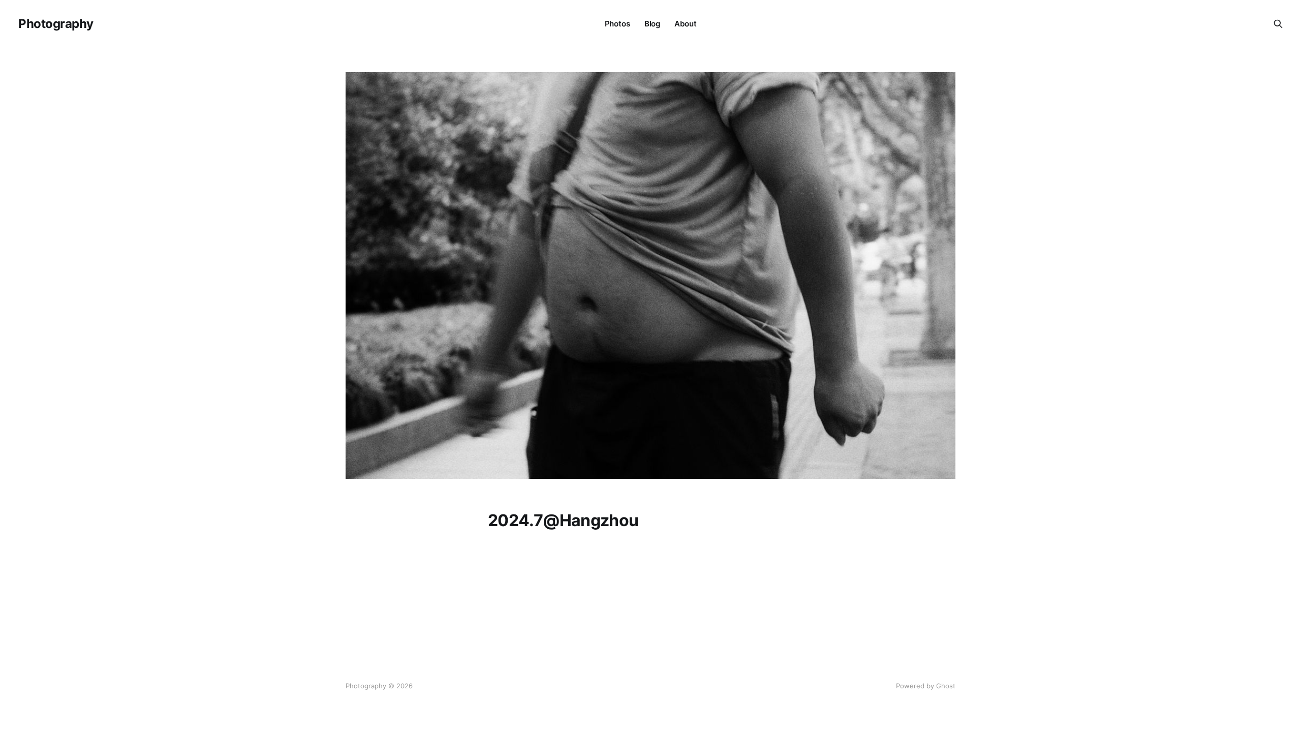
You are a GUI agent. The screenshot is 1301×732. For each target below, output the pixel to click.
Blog (652, 23)
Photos (617, 23)
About (685, 23)
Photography (56, 24)
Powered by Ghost (925, 686)
